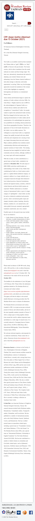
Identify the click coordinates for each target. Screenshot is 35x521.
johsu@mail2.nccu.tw (10, 273)
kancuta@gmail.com (13, 270)
